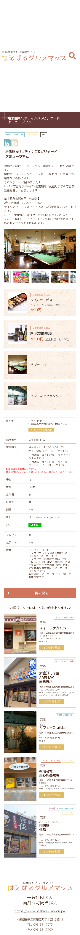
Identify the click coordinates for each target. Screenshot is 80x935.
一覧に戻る (40, 593)
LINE (36, 524)
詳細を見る (53, 648)
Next (71, 248)
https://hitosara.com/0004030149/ (56, 844)
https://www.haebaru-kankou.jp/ (40, 911)
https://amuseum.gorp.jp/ (44, 517)
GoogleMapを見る (42, 429)
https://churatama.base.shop (60, 788)
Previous (9, 248)
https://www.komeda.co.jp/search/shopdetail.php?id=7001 (56, 694)
